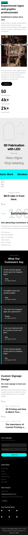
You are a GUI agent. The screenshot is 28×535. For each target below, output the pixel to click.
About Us (3, 479)
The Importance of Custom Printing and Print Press (16, 427)
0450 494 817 (4, 491)
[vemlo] (4, 2)
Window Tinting (5, 476)
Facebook (4, 500)
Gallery (3, 471)
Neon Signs (14, 157)
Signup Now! (14, 455)
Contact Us (6, 84)
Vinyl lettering (14, 163)
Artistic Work (4, 468)
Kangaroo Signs (14, 528)
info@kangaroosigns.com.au (8, 494)
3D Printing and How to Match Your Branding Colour (16, 412)
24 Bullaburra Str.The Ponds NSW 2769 (11, 496)
